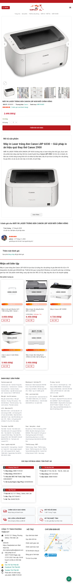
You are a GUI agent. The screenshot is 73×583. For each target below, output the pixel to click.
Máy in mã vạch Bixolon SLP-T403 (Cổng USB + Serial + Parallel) (11, 310)
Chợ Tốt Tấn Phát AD (12, 565)
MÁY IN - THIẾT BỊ (45, 14)
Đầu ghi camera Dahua (7, 399)
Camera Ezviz (13, 386)
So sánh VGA (38, 403)
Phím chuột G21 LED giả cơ (38, 433)
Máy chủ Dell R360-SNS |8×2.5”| (62, 407)
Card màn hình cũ (42, 397)
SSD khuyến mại (63, 384)
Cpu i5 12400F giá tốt (38, 391)
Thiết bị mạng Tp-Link (36, 449)
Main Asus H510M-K (31, 389)
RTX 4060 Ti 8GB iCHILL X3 (33, 399)
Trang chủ (17, 14)
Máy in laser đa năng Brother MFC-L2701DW (35, 310)
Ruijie (35, 447)
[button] (6, 7)
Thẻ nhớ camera (14, 403)
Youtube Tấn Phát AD (12, 570)
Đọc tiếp (5, 320)
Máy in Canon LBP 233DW (58, 309)
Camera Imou (5, 386)
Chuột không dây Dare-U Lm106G (35, 437)
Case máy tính (5, 447)
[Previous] (4, 44)
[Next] (68, 44)
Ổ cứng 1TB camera (12, 401)
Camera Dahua (5, 391)
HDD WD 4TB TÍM (67, 389)
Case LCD (6, 449)
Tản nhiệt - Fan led (6, 429)
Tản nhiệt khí (7, 433)
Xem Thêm (36, 214)
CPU (27, 391)
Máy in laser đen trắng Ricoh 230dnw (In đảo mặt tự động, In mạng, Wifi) (36, 356)
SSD (51, 384)
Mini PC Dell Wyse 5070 (56, 409)
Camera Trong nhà (16, 384)
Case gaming (13, 447)
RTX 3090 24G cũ (34, 401)
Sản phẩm (24, 14)
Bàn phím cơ (29, 429)
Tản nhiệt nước (16, 429)
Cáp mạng (41, 453)
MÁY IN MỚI (55, 14)
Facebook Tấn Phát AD (12, 567)
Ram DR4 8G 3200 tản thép (37, 386)
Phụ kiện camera (13, 405)
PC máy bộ (53, 399)
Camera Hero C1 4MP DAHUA (12, 393)
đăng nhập (11, 254)
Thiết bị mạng (29, 447)
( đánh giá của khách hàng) (19, 107)
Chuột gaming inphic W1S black (34, 435)
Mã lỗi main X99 (42, 389)
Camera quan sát (5, 384)
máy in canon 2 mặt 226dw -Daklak (10, 356)
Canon (26, 104)
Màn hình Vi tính (5, 411)
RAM (30, 391)
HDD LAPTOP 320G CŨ (57, 391)
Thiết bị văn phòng (34, 14)
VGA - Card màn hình (31, 397)
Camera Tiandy (14, 389)
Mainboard (29, 384)
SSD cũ (56, 384)
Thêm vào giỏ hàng (36, 128)
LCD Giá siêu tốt (15, 411)
